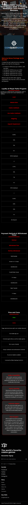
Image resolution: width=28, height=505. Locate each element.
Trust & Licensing (14, 388)
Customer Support (14, 403)
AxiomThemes (4, 503)
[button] (26, 3)
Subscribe (26, 459)
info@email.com (5, 497)
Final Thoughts (14, 417)
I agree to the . (9, 463)
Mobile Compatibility (14, 375)
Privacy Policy (12, 463)
